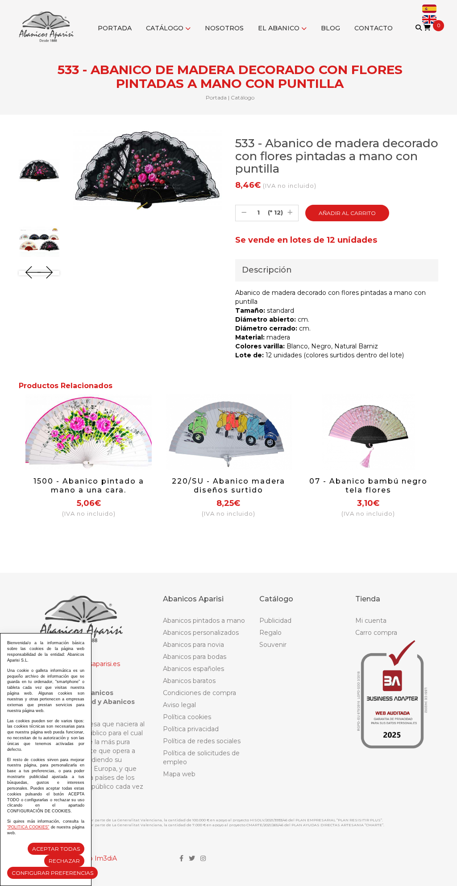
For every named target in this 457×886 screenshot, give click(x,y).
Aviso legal (179, 705)
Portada (115, 28)
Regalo (270, 633)
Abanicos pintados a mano (204, 621)
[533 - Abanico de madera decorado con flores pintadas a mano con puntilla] (39, 170)
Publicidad (275, 621)
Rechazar (64, 860)
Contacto (373, 28)
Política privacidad (191, 729)
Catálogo (165, 28)
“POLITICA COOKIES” (28, 827)
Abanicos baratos (189, 681)
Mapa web (179, 774)
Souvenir (273, 645)
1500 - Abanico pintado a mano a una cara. (88, 485)
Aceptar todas (56, 848)
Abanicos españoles (193, 669)
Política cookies (187, 717)
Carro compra (376, 633)
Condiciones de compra (199, 693)
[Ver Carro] (427, 28)
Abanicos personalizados (201, 633)
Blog (330, 28)
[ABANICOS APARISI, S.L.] (48, 21)
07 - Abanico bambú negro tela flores (368, 485)
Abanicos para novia (193, 645)
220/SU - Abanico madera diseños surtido (228, 485)
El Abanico (279, 28)
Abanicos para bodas (194, 657)
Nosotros (224, 28)
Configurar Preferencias (52, 872)
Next (45, 272)
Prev (33, 272)
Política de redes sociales (202, 741)
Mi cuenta (370, 621)
